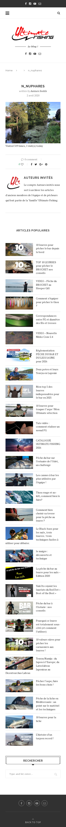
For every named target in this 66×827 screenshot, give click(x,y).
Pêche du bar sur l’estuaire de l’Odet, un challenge (47, 461)
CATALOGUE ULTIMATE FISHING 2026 (48, 444)
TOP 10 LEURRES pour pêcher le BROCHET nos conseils (46, 267)
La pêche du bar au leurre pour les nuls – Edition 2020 (48, 572)
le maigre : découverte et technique (44, 554)
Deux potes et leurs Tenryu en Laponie (47, 371)
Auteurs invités (38, 91)
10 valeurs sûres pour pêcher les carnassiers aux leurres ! (48, 645)
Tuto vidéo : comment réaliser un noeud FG (48, 426)
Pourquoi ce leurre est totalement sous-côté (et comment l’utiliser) (48, 626)
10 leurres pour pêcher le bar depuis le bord (47, 248)
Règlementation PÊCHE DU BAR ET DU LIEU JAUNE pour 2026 (47, 356)
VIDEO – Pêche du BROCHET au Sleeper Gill (46, 284)
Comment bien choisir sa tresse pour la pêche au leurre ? (45, 515)
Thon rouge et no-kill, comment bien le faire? (48, 496)
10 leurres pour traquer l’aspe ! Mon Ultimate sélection (47, 409)
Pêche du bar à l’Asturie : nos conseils (44, 607)
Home (9, 70)
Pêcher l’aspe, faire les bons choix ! (47, 682)
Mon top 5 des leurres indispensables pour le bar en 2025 (47, 392)
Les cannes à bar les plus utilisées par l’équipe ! (47, 478)
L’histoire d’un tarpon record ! (45, 736)
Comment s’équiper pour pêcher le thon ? (47, 302)
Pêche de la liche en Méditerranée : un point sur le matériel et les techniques (47, 704)
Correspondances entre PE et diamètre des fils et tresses (48, 319)
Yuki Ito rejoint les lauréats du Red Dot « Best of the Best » (48, 589)
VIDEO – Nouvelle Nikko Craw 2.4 (46, 335)
